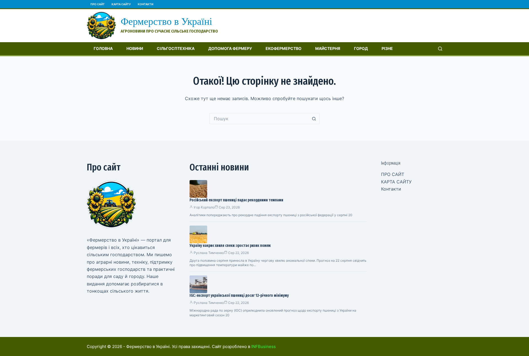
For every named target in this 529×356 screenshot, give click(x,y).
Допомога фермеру (230, 48)
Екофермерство (283, 48)
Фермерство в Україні (166, 21)
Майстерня (327, 48)
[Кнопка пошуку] (314, 118)
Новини (134, 48)
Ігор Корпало (204, 207)
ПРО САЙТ (97, 4)
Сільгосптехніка (176, 48)
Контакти (145, 4)
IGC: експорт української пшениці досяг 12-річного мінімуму (239, 295)
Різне (387, 48)
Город (361, 48)
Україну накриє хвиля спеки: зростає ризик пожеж (230, 245)
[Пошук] (440, 49)
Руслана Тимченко (209, 253)
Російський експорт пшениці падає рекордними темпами (236, 200)
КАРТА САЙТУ (121, 4)
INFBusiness (263, 346)
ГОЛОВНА (103, 48)
